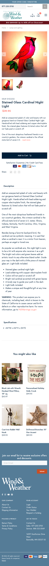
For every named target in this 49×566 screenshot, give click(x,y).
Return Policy (7, 523)
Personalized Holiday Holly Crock (35, 389)
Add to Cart (23, 155)
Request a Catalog (33, 513)
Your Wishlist (31, 510)
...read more (25, 140)
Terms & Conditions (9, 526)
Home (4, 28)
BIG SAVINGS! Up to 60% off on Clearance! (24, 22)
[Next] (45, 54)
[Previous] (4, 54)
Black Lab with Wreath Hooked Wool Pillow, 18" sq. (11, 391)
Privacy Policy (7, 528)
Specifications (10, 322)
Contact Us (6, 507)
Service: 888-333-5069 (35, 528)
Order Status (31, 507)
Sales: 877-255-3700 (34, 526)
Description (9, 186)
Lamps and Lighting (15, 28)
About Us (5, 504)
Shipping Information (10, 510)
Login (28, 504)
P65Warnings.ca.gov (28, 309)
